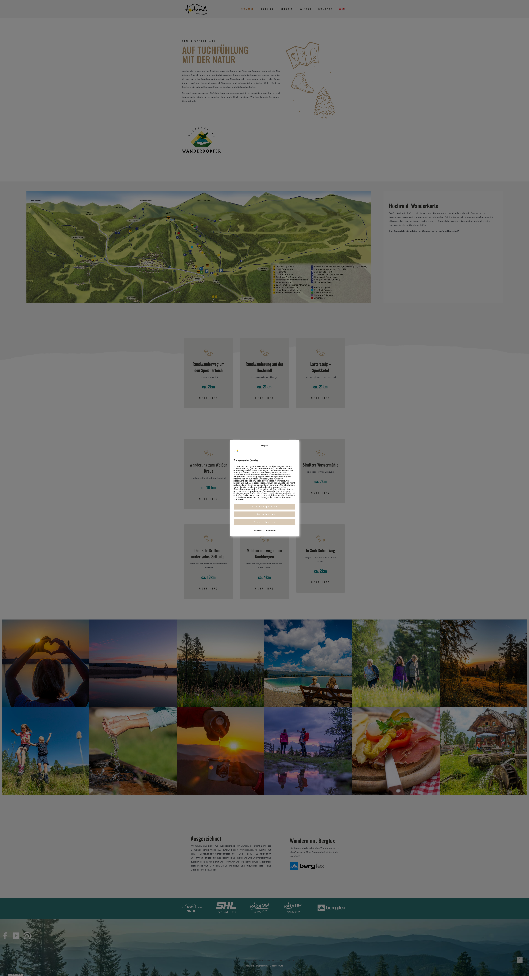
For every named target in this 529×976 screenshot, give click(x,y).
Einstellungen (264, 522)
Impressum (271, 530)
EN (266, 445)
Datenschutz (258, 530)
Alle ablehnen (264, 514)
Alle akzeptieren (264, 506)
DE (262, 445)
